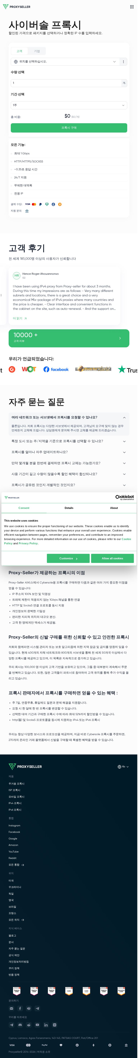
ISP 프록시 (14, 790)
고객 (19, 51)
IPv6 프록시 (15, 810)
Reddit (12, 858)
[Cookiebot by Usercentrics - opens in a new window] (118, 497)
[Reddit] (29, 1025)
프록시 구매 (69, 127)
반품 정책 (14, 975)
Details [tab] (69, 507)
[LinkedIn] (46, 1025)
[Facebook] (20, 1008)
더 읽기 (17, 318)
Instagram (14, 825)
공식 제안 (14, 955)
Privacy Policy (28, 543)
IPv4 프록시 (15, 803)
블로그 (12, 935)
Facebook (14, 832)
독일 (11, 894)
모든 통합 (14, 865)
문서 (11, 942)
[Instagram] (55, 1025)
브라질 (12, 907)
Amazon (13, 845)
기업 (37, 51)
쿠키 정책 (14, 968)
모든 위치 (14, 920)
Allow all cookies (112, 558)
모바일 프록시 (16, 797)
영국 (11, 900)
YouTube (14, 852)
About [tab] (114, 507)
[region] (69, 295)
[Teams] (29, 1008)
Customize (66, 558)
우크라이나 (15, 887)
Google (13, 838)
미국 (11, 880)
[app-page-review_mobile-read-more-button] (120, 338)
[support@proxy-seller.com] (11, 1008)
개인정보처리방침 (19, 962)
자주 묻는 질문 (17, 948)
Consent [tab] (24, 507)
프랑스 (12, 913)
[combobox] (65, 62)
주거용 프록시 (16, 784)
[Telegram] (37, 1008)
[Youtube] (37, 1025)
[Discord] (20, 1025)
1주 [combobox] (15, 105)
